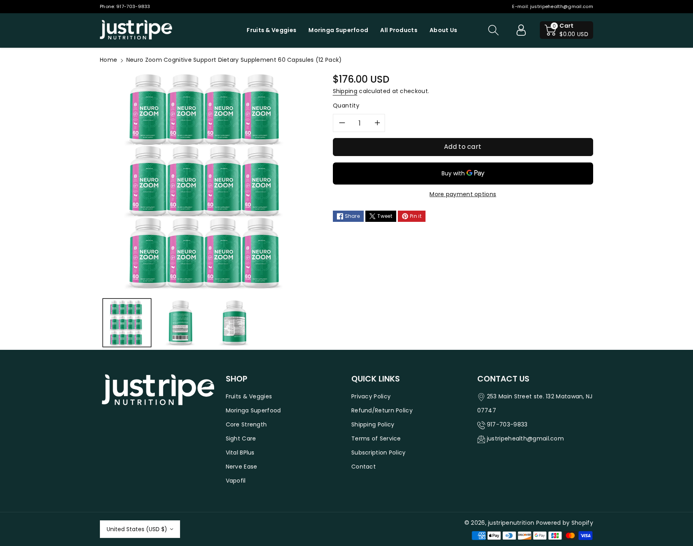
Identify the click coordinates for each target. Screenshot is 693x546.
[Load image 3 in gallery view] (235, 323)
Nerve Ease (241, 467)
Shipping (345, 91)
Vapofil (236, 481)
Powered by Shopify (564, 523)
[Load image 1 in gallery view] (127, 323)
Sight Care (241, 438)
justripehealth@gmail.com (561, 6)
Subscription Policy (378, 453)
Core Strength (246, 424)
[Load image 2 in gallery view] (181, 323)
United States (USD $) (137, 529)
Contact (363, 467)
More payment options (463, 194)
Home (108, 60)
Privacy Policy (371, 396)
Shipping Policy (373, 424)
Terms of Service (376, 438)
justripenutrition (511, 523)
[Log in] (521, 30)
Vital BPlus (240, 453)
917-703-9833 (133, 6)
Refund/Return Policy (382, 410)
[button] (493, 30)
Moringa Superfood (253, 410)
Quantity (346, 105)
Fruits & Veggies (249, 396)
